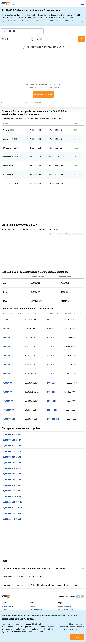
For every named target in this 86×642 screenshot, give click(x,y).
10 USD (6, 329)
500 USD (6, 374)
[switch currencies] (81, 39)
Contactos (33, 607)
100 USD (6, 338)
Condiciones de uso (65, 607)
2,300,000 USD (24, 20)
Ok (77, 636)
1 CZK (49, 320)
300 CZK (50, 356)
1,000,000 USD (9, 419)
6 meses (60, 234)
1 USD (5, 320)
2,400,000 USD (39, 20)
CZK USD (70, 17)
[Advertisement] (43, 66)
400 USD (6, 365)
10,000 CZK (51, 401)
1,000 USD (7, 383)
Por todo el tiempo (78, 234)
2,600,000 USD (69, 20)
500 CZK (50, 374)
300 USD (6, 356)
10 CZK (50, 329)
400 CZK (50, 365)
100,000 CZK (52, 410)
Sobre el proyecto (8, 607)
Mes (53, 234)
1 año (68, 234)
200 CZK (50, 347)
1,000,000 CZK (53, 419)
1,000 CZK (51, 383)
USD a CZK (11, 20)
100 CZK (50, 338)
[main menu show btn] (82, 3)
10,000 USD (8, 401)
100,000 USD (8, 410)
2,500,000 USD (54, 20)
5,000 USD (7, 392)
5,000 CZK (51, 392)
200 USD (6, 347)
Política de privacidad (56, 626)
